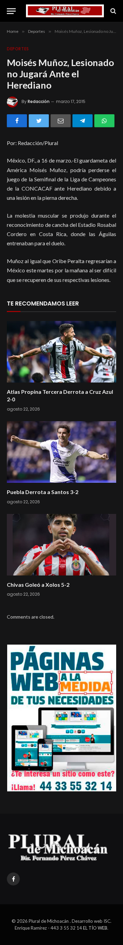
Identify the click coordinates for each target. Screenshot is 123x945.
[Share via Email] (61, 120)
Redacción (39, 101)
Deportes (18, 49)
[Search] (112, 11)
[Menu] (11, 11)
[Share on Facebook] (17, 120)
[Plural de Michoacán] (65, 11)
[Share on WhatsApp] (104, 120)
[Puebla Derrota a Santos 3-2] (61, 452)
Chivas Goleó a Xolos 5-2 (38, 584)
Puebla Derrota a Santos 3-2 (42, 492)
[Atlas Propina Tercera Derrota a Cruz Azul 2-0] (61, 352)
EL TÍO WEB (95, 928)
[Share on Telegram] (82, 120)
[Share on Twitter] (39, 120)
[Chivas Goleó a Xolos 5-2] (61, 544)
